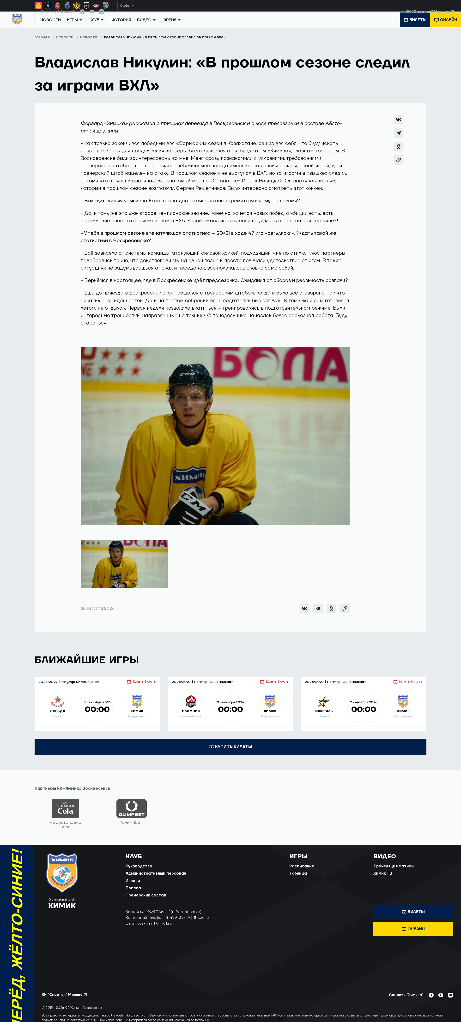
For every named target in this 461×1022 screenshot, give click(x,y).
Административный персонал (156, 878)
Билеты (417, 27)
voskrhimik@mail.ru (154, 928)
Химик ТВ (382, 878)
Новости (50, 27)
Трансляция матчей (393, 871)
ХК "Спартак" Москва (427, 16)
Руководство (139, 871)
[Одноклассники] (398, 151)
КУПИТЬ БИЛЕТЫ (233, 751)
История (121, 27)
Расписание (301, 871)
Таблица (298, 878)
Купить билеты (144, 687)
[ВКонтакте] (398, 124)
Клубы (125, 5)
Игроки (133, 886)
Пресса (133, 893)
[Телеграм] (398, 138)
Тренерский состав (146, 900)
